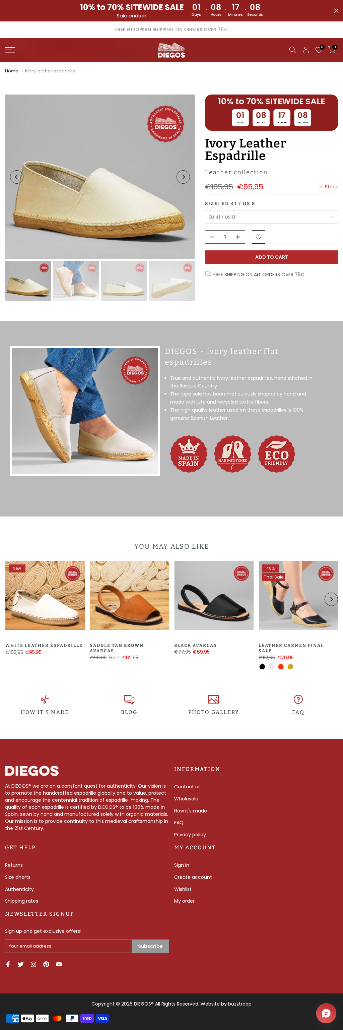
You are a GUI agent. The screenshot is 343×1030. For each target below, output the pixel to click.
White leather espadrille (43, 645)
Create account (193, 877)
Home (11, 71)
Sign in (181, 865)
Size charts (17, 877)
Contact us (187, 786)
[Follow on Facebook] (8, 964)
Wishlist (183, 889)
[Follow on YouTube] (59, 964)
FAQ (298, 712)
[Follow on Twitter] (21, 964)
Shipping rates (21, 901)
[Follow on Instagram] (33, 964)
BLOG (129, 712)
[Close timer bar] (336, 10)
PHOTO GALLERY (213, 712)
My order (184, 901)
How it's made (190, 810)
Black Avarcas (195, 645)
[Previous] (16, 177)
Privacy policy (190, 834)
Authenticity (19, 889)
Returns (14, 865)
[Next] (183, 177)
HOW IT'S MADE (45, 712)
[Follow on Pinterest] (46, 964)
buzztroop (240, 1004)
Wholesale (186, 798)
